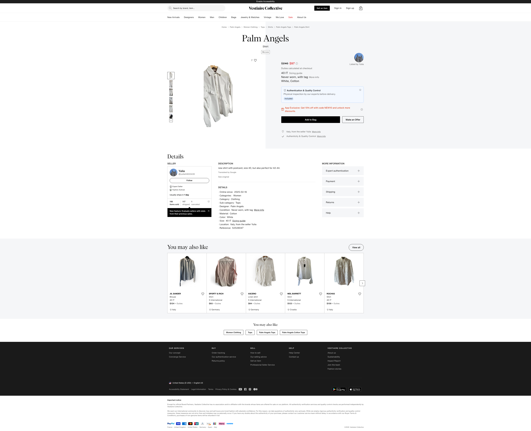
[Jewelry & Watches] (261, 17)
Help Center (294, 352)
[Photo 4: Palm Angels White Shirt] (171, 100)
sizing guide (295, 73)
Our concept (174, 352)
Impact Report (334, 360)
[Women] (208, 17)
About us (332, 352)
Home (224, 27)
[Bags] (238, 17)
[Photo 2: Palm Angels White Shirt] (171, 84)
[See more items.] (171, 120)
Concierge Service (177, 356)
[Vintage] (273, 17)
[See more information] (362, 109)
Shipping (330, 191)
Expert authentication (337, 170)
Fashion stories (334, 368)
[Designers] (196, 17)
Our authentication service (224, 356)
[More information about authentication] (360, 90)
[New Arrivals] (182, 17)
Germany (202, 427)
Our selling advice (258, 356)
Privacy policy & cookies (225, 389)
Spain (210, 427)
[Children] (229, 17)
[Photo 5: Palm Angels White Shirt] (171, 108)
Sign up (350, 8)
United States (193, 427)
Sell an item (322, 8)
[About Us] (308, 17)
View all (356, 247)
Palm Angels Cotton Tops (293, 332)
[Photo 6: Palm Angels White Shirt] (171, 117)
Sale (290, 17)
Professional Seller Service (262, 364)
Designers (189, 17)
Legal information (198, 389)
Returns (330, 202)
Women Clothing (250, 27)
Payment (330, 181)
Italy (215, 427)
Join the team (334, 364)
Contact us (294, 356)
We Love (280, 17)
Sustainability (334, 356)
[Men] (216, 17)
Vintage (267, 17)
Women (201, 17)
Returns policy (218, 360)
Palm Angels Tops (283, 27)
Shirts (270, 27)
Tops (263, 27)
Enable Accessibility (265, 1)
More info (314, 77)
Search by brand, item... (184, 8)
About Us (301, 17)
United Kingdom (180, 427)
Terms (210, 389)
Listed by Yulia (357, 64)
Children (223, 17)
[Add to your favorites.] (203, 294)
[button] (361, 8)
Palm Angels (235, 27)
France (169, 427)
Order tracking (218, 352)
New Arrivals (173, 17)
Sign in (338, 8)
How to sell (255, 352)
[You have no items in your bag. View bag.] (361, 8)
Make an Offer (353, 119)
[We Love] (286, 17)
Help (328, 212)
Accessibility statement (179, 389)
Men (212, 17)
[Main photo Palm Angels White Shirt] (171, 75)
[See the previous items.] (171, 72)
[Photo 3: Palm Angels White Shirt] (171, 92)
